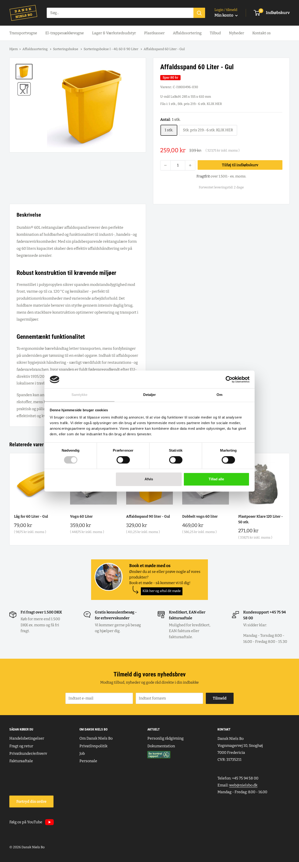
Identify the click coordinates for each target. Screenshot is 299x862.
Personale (88, 761)
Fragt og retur (21, 746)
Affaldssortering (187, 33)
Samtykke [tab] (79, 395)
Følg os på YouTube (25, 822)
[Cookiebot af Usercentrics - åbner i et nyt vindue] (229, 379)
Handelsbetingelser (26, 738)
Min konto (224, 15)
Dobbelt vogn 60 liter (200, 516)
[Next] (290, 499)
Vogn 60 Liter (81, 516)
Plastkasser (154, 33)
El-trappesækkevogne (64, 33)
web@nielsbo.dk (243, 785)
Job (82, 753)
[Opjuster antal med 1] (190, 165)
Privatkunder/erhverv (28, 753)
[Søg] (199, 13)
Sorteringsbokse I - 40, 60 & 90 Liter (111, 49)
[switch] (123, 460)
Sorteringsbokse (66, 49)
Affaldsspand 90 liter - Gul (148, 516)
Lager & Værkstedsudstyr (114, 33)
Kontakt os (261, 33)
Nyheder (236, 33)
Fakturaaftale (21, 761)
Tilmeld (220, 698)
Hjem (13, 49)
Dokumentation (161, 746)
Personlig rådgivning (165, 738)
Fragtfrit (203, 176)
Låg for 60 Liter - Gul (31, 516)
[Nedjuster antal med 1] (165, 165)
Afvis (149, 479)
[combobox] (120, 13)
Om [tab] (219, 395)
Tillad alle (216, 479)
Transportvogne (23, 33)
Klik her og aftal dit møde (161, 591)
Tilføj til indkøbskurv (240, 165)
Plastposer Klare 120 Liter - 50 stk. (260, 519)
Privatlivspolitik (93, 746)
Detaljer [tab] (149, 395)
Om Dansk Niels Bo (96, 738)
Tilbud (215, 33)
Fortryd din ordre (31, 801)
